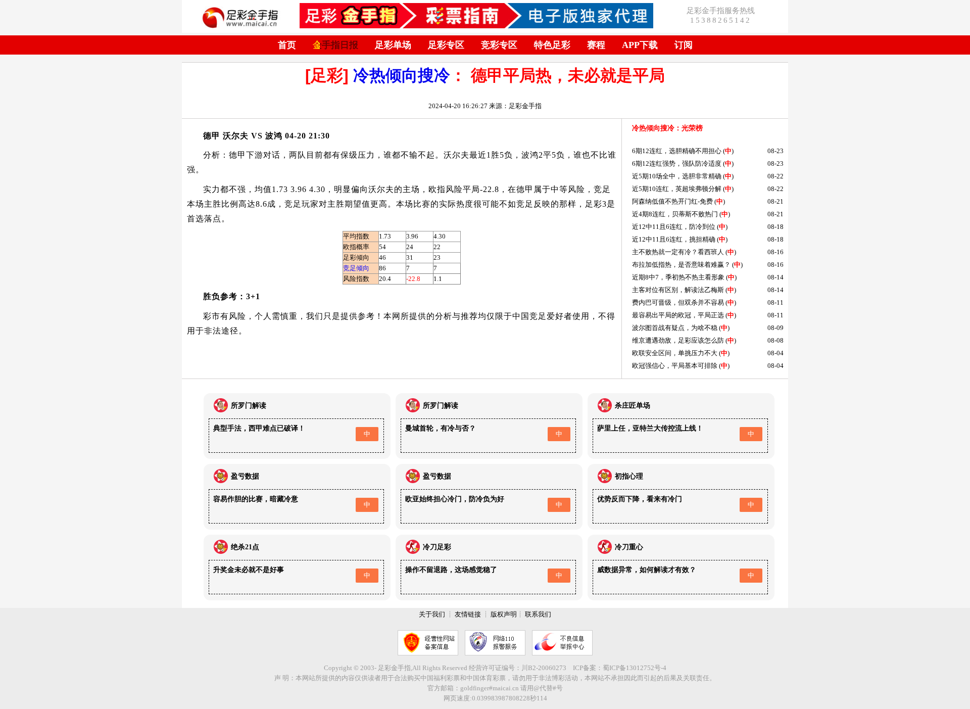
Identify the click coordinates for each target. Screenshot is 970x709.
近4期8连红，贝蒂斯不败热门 (675, 214)
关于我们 (432, 614)
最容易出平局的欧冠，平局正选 (678, 315)
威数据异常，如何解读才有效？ (646, 570)
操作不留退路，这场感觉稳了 (451, 570)
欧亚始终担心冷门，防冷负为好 (454, 499)
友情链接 (468, 614)
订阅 (683, 45)
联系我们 (538, 614)
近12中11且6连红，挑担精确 (673, 239)
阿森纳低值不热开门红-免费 (672, 201)
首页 (287, 45)
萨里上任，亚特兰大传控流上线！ (650, 428)
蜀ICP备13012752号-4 (634, 668)
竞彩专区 (499, 45)
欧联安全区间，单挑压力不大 (674, 353)
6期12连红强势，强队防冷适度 (676, 163)
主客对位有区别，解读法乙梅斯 (678, 290)
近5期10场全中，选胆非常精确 (676, 176)
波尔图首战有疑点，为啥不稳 (674, 328)
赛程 (596, 45)
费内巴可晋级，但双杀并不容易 (678, 302)
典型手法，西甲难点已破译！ (259, 428)
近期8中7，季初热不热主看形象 (678, 277)
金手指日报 (335, 45)
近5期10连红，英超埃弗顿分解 (676, 189)
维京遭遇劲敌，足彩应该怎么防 (678, 340)
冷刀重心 (629, 547)
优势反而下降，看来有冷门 (639, 499)
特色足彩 (552, 45)
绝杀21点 (245, 547)
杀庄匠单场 (632, 405)
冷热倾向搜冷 (401, 75)
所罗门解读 (248, 405)
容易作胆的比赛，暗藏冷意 (255, 499)
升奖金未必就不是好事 (248, 570)
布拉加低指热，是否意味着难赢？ (681, 264)
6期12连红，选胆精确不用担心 (676, 151)
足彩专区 (446, 45)
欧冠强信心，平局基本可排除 (674, 365)
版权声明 (504, 614)
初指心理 (629, 476)
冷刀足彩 (437, 547)
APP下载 (640, 45)
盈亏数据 (245, 476)
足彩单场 (393, 45)
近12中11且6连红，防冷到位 (673, 226)
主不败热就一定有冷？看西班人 (678, 252)
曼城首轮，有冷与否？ (440, 428)
